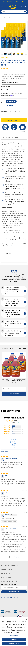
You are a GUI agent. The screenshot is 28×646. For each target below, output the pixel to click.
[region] (14, 631)
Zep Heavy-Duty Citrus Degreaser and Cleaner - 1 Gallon (14, 379)
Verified (13, 447)
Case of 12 (11, 101)
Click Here (13, 246)
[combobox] (14, 11)
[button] (22, 7)
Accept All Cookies (14, 643)
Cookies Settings (14, 635)
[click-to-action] (13, 7)
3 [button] (14, 557)
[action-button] (25, 11)
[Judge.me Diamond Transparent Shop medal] (13, 442)
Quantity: (4, 111)
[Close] (26, 619)
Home (2, 16)
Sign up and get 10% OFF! (8, 584)
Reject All (14, 639)
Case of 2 (10, 105)
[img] (4, 456)
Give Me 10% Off (14, 591)
